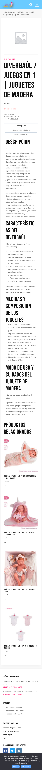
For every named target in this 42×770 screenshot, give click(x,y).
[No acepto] (39, 761)
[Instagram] (19, 750)
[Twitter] (12, 750)
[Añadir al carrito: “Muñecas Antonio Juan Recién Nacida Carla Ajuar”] (5, 599)
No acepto (26, 766)
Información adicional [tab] (21, 130)
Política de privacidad (12, 728)
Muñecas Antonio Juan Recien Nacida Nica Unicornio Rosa (19, 534)
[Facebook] (5, 750)
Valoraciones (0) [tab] (21, 134)
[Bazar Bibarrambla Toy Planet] (8, 4)
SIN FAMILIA (9, 59)
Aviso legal (7, 735)
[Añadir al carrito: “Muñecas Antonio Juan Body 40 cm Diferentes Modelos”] (5, 655)
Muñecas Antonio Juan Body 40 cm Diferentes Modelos (20, 647)
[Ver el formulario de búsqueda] (31, 4)
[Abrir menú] (37, 4)
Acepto (16, 766)
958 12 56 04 (8, 695)
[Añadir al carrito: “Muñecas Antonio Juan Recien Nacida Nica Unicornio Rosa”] (5, 542)
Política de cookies (11, 731)
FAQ (4, 738)
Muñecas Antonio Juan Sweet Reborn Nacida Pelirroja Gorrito (20, 477)
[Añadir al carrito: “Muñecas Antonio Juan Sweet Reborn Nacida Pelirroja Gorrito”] (5, 486)
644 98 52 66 (19, 687)
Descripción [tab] (21, 126)
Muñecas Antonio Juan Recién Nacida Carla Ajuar (19, 590)
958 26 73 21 (7, 687)
